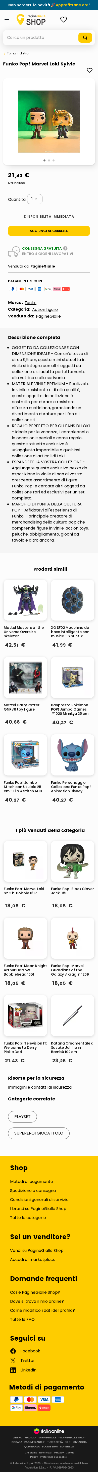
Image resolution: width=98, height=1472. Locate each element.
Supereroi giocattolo (38, 1133)
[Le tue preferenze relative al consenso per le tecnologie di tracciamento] (89, 1463)
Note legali (45, 1452)
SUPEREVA (67, 1446)
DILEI (68, 1442)
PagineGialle (42, 266)
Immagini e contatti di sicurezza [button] (40, 1087)
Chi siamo (31, 1452)
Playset (22, 1116)
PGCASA (17, 1442)
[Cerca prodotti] (85, 38)
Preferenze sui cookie (53, 1456)
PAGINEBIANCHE (34, 1442)
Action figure (45, 309)
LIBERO (17, 1437)
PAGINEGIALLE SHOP (72, 1437)
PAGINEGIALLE (47, 1437)
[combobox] (49, 37)
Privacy (59, 1452)
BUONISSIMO (50, 1446)
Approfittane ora (72, 5)
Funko (30, 303)
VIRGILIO (30, 1437)
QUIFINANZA (32, 1446)
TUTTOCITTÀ (55, 1442)
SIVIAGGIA (80, 1442)
